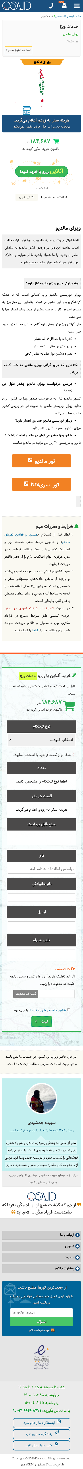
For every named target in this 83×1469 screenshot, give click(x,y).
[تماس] (51, 5)
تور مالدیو (44, 461)
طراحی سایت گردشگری (50, 1464)
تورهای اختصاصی (64, 16)
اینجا (35, 630)
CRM (30, 1464)
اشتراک (41, 1322)
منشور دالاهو (57, 1010)
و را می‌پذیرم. (39, 1010)
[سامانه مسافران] (64, 5)
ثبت (44, 1021)
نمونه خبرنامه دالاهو (39, 1330)
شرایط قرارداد (37, 1010)
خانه (78, 16)
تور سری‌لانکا (44, 485)
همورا (22, 1464)
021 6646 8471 (28, 1411)
